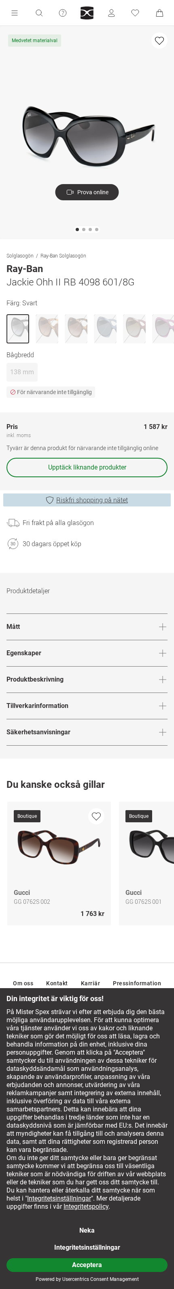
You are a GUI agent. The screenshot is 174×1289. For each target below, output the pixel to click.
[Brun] (134, 328)
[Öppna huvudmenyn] (14, 13)
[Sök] (39, 13)
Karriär (90, 983)
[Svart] (17, 328)
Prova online (92, 192)
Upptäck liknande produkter (87, 467)
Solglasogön (20, 255)
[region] (87, 865)
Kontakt (57, 983)
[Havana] (47, 328)
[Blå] (105, 328)
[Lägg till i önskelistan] (159, 40)
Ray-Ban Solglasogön (63, 255)
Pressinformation (137, 983)
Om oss (23, 983)
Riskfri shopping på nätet (92, 499)
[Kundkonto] (111, 13)
